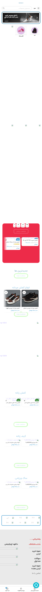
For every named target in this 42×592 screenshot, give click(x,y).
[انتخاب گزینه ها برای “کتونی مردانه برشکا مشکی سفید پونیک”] (6, 240)
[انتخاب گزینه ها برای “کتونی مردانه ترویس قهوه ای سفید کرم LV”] (6, 292)
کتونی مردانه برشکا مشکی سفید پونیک (13, 242)
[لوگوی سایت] (21, 3)
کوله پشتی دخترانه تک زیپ (12, 442)
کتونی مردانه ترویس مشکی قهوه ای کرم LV (30, 308)
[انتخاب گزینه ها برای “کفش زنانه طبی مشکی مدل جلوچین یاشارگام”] (6, 400)
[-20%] (30, 238)
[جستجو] (3, 8)
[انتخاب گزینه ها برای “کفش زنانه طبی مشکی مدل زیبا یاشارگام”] (24, 400)
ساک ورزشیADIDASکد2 (32, 442)
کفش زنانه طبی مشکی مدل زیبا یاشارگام (31, 403)
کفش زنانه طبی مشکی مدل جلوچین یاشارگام (13, 403)
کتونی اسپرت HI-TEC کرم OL (30, 240)
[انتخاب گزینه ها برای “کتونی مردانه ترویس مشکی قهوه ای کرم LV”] (24, 292)
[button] (37, 18)
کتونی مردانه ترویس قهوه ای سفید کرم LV (13, 308)
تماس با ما (36, 573)
